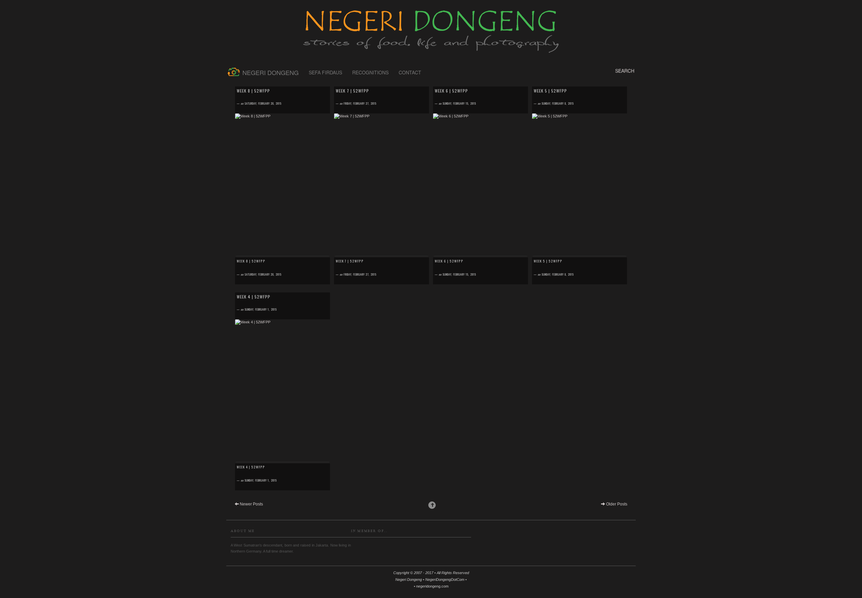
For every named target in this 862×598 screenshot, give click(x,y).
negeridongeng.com (432, 586)
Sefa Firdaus (325, 72)
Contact (410, 72)
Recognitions (370, 72)
